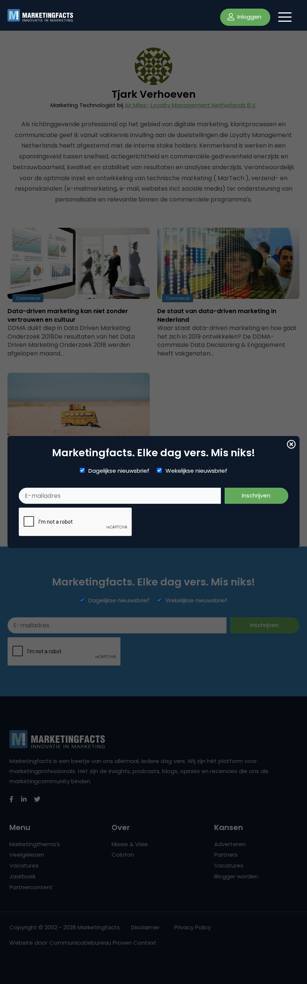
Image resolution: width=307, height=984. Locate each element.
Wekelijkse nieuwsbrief (196, 470)
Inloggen (248, 17)
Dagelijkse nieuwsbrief (118, 470)
